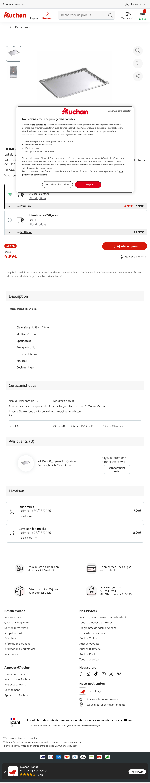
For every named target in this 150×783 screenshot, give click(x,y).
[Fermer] (5, 771)
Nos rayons (11, 654)
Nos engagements (15, 684)
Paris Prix (25, 206)
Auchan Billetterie (90, 649)
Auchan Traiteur (89, 638)
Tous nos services (89, 659)
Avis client (10, 638)
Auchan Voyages (89, 643)
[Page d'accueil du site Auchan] (15, 15)
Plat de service (22, 27)
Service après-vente (16, 628)
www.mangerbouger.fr (66, 745)
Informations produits (17, 643)
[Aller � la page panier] (142, 15)
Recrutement (12, 690)
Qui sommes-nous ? (16, 674)
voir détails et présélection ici (47, 276)
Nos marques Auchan (17, 679)
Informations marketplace (19, 649)
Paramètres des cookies (58, 184)
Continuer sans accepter (119, 111)
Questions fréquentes (17, 622)
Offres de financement (92, 633)
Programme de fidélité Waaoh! (97, 628)
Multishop (26, 232)
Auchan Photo (87, 654)
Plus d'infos (25, 516)
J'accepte (88, 184)
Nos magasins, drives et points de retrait (102, 617)
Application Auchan (16, 695)
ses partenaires (39, 124)
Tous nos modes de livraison (96, 622)
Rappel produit (13, 633)
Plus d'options (37, 198)
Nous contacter (13, 617)
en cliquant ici (31, 738)
